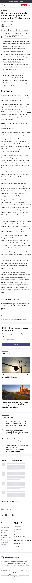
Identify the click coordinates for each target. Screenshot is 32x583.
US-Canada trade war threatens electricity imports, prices (17, 440)
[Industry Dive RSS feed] (13, 515)
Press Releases (5, 540)
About (3, 525)
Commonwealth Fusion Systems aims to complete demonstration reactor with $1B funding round (17, 448)
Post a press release (13, 501)
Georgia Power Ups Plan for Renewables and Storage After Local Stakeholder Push (15, 306)
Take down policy (24, 575)
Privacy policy (5, 575)
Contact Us (4, 530)
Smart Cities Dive (19, 543)
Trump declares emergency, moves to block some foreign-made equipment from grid (16, 423)
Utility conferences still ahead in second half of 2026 (16, 376)
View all (4, 501)
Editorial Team (5, 527)
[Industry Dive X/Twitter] (9, 515)
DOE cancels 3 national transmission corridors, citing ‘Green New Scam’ (17, 432)
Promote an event (19, 536)
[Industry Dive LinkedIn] (2, 515)
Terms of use (13, 575)
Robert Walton (9, 24)
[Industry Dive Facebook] (6, 515)
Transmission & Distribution (17, 319)
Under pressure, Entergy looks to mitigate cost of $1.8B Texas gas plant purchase (15, 404)
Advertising (17, 526)
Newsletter (4, 533)
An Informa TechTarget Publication (16, 1)
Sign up (24, 5)
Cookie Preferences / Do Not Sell (10, 577)
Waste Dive (17, 546)
